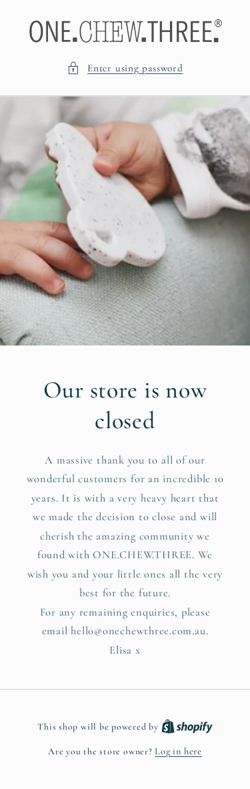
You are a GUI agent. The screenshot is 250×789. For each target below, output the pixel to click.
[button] (125, 68)
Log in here (178, 751)
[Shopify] (187, 726)
